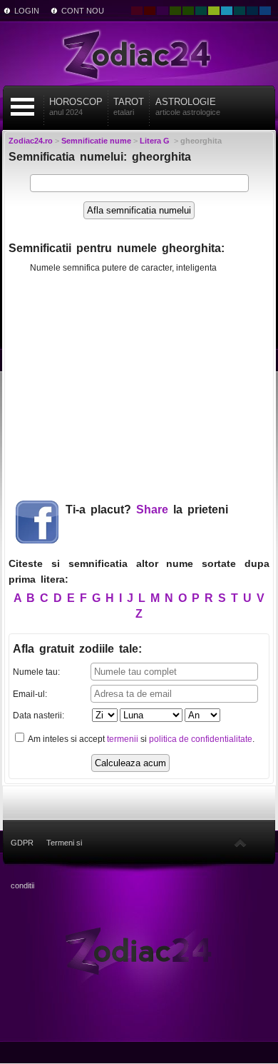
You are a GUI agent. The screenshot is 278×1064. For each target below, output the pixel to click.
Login (26, 10)
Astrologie (187, 106)
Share (152, 509)
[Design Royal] (252, 10)
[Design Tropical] (239, 10)
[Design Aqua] (226, 10)
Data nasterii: (38, 716)
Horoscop (76, 106)
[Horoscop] (139, 949)
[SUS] (240, 842)
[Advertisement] (139, 381)
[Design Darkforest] (175, 10)
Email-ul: (30, 694)
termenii (122, 739)
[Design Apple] (214, 10)
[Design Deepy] (265, 10)
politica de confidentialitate (200, 739)
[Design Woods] (188, 10)
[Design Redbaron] (149, 10)
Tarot (128, 106)
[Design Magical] (162, 10)
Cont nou (82, 10)
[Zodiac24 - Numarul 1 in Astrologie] (139, 53)
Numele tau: (36, 672)
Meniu (23, 107)
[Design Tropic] (201, 10)
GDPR (22, 842)
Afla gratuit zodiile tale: (77, 649)
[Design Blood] (137, 10)
